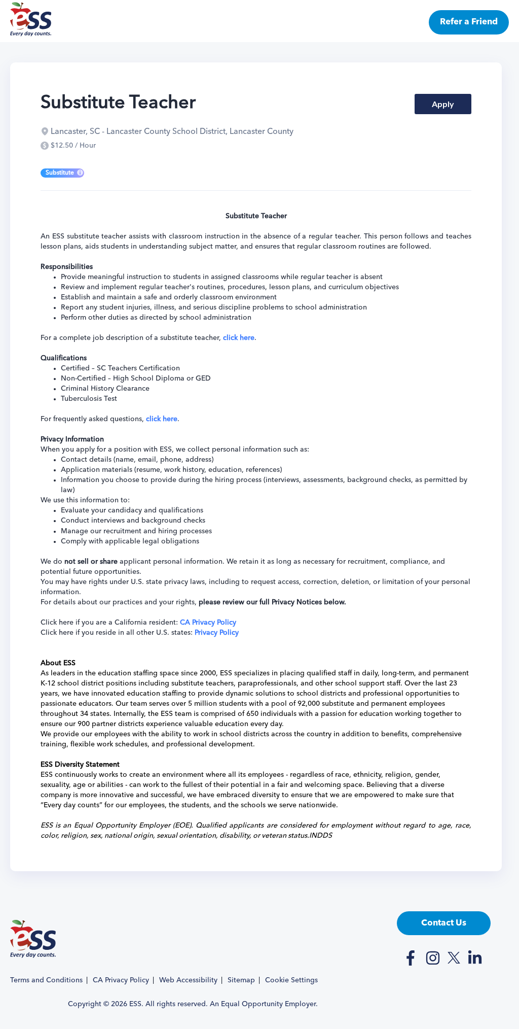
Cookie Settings (291, 980)
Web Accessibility (188, 980)
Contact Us (443, 923)
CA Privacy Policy (121, 980)
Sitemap (241, 980)
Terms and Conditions (46, 980)
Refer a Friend (469, 22)
